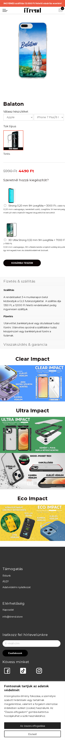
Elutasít (32, 734)
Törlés (6, 153)
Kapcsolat (8, 609)
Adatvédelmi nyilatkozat (16, 587)
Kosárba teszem (22, 263)
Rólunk (6, 575)
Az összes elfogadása (32, 725)
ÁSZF (5, 581)
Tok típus (9, 126)
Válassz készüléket (15, 111)
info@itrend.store (12, 616)
